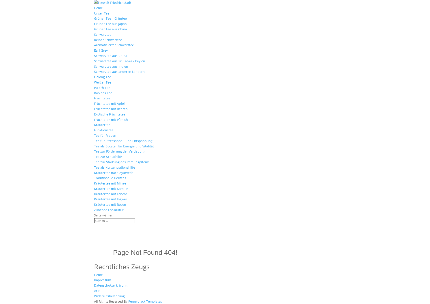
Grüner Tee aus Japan (110, 24)
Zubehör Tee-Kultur (109, 210)
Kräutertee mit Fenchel (111, 194)
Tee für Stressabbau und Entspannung (123, 141)
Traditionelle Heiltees (110, 178)
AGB (97, 291)
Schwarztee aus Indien (111, 66)
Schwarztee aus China (110, 56)
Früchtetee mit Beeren (111, 109)
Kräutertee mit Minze (110, 183)
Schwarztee (102, 34)
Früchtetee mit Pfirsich (111, 119)
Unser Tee (101, 13)
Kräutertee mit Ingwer (110, 199)
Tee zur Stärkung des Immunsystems (122, 162)
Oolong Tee (102, 77)
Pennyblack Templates (145, 301)
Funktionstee (103, 130)
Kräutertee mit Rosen (110, 204)
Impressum (102, 280)
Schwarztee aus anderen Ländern (119, 71)
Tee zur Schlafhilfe (108, 157)
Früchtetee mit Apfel (109, 103)
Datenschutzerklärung (110, 285)
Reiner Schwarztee (108, 40)
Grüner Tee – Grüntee (110, 18)
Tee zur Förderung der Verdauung (119, 151)
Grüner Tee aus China (110, 29)
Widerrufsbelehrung (109, 296)
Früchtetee (102, 98)
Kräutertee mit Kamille (111, 189)
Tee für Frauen (105, 135)
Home (98, 8)
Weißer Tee (102, 82)
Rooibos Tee (103, 93)
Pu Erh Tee (102, 88)
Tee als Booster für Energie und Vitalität (124, 146)
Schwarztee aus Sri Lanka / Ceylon (119, 61)
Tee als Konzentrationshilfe (114, 167)
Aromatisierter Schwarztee (114, 45)
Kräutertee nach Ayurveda (113, 173)
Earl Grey (101, 50)
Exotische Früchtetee (109, 114)
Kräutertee (102, 125)
